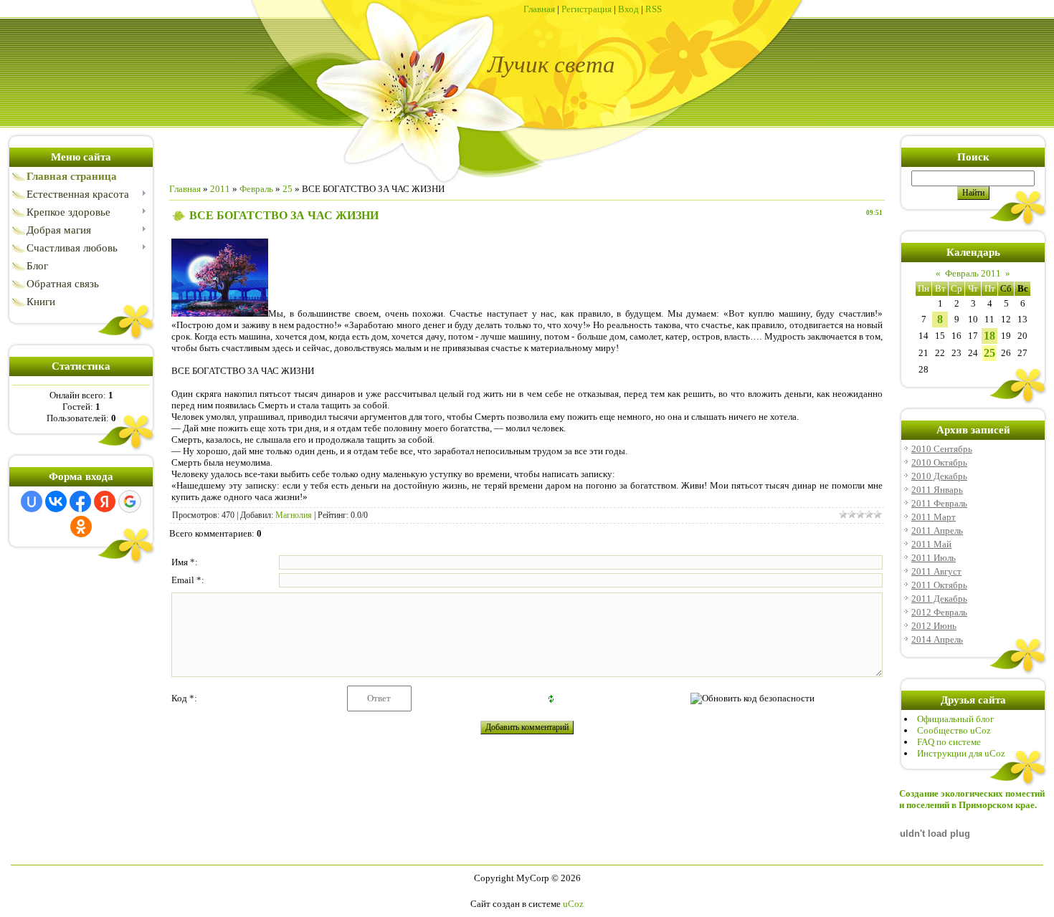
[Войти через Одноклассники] (81, 526)
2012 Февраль (939, 612)
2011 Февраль (939, 503)
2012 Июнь (933, 625)
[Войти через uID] (31, 501)
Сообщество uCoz (954, 730)
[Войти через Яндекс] (104, 501)
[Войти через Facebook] (80, 501)
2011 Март (933, 517)
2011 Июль (933, 557)
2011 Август (936, 571)
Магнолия (293, 515)
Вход (628, 9)
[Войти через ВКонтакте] (56, 501)
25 (288, 188)
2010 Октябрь (939, 462)
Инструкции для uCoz (961, 753)
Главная (539, 9)
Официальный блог (955, 719)
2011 (220, 188)
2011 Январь (937, 489)
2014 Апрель (937, 639)
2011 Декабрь (939, 598)
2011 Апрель (937, 530)
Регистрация (586, 9)
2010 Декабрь (939, 476)
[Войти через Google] (129, 501)
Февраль (256, 188)
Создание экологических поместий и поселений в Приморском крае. (972, 799)
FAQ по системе (949, 741)
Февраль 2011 (973, 273)
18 (989, 336)
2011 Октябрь (939, 585)
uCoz (573, 903)
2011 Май (931, 544)
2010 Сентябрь (941, 448)
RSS (653, 9)
